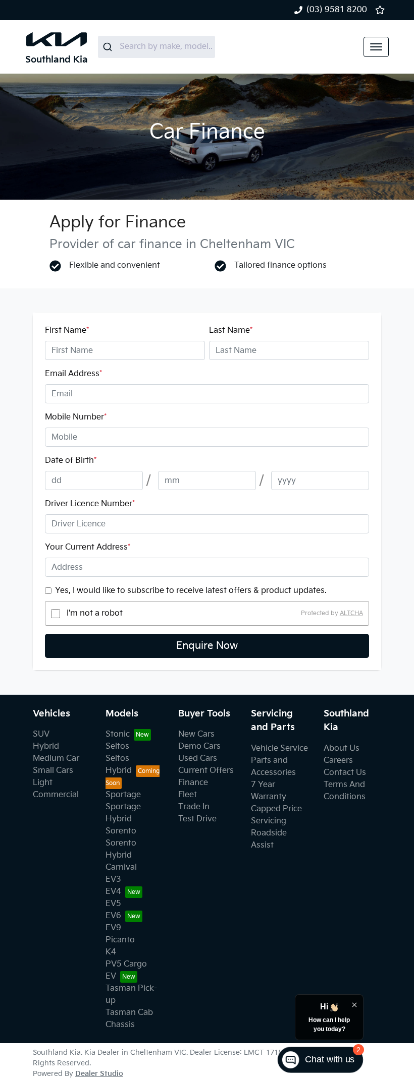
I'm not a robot (95, 613)
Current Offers (206, 770)
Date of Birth (70, 460)
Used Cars (197, 758)
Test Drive (197, 819)
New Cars (196, 734)
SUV (41, 734)
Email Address (73, 374)
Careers (338, 760)
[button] (376, 47)
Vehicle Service (279, 748)
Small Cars (53, 770)
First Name (67, 330)
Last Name (230, 330)
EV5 (113, 904)
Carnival (121, 867)
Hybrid (46, 746)
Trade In (194, 807)
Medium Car (56, 758)
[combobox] (156, 47)
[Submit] (109, 47)
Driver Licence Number (90, 504)
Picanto (120, 940)
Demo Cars (199, 746)
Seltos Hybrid (119, 764)
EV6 (113, 916)
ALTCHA (351, 613)
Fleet (187, 795)
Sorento (121, 831)
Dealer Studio (99, 1073)
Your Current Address (87, 547)
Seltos (117, 746)
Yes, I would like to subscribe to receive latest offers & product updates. (191, 590)
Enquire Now (207, 646)
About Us (341, 748)
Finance (193, 783)
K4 (111, 952)
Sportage (123, 795)
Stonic (118, 734)
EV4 (113, 891)
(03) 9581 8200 (336, 10)
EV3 (113, 879)
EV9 (113, 928)
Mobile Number (76, 417)
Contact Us (345, 772)
